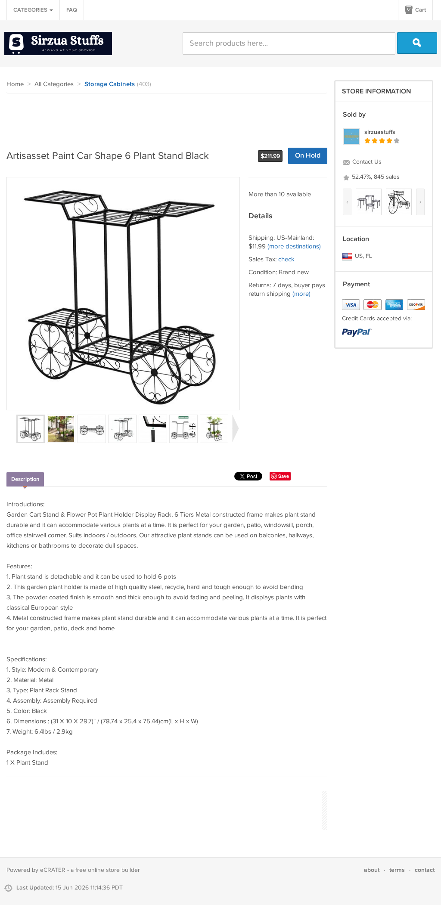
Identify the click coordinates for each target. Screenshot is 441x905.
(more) (301, 294)
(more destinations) (294, 246)
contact (425, 870)
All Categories (54, 84)
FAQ (71, 9)
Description (25, 479)
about (371, 870)
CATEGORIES (31, 9)
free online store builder (107, 870)
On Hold (307, 156)
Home (15, 84)
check (286, 259)
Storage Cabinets (109, 84)
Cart (420, 9)
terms (397, 870)
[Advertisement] (163, 117)
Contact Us (366, 161)
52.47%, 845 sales (375, 177)
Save (283, 476)
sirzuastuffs (379, 132)
